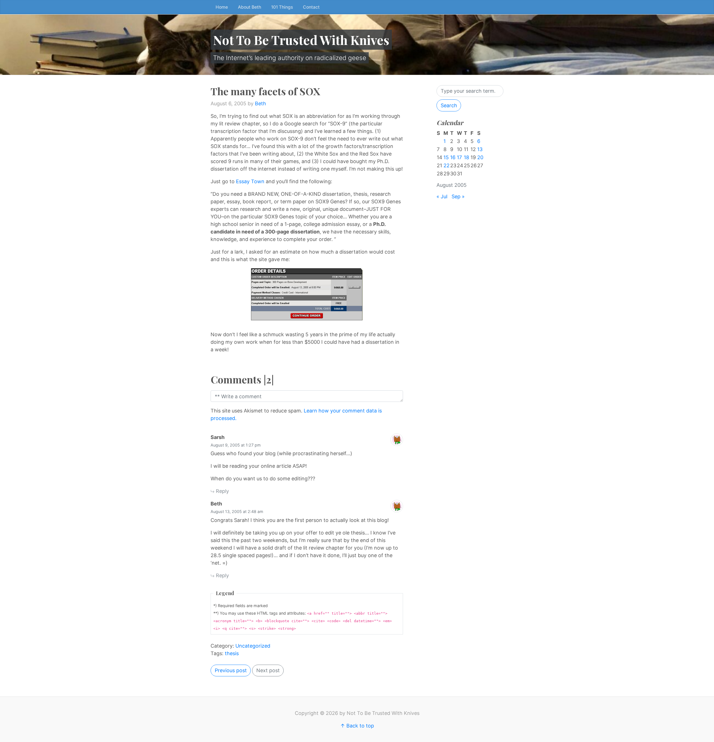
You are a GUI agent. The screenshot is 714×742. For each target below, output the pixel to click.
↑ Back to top (357, 726)
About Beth (249, 7)
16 (452, 157)
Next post (268, 670)
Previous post (231, 670)
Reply (221, 491)
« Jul (441, 196)
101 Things (282, 7)
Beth (260, 103)
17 (459, 157)
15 (446, 157)
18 (466, 157)
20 (480, 157)
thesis (232, 653)
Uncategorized (252, 646)
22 (446, 165)
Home (222, 7)
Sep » (458, 196)
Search (449, 105)
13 (480, 149)
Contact (311, 7)
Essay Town (250, 181)
